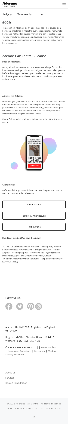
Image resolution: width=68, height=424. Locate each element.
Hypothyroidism (53, 252)
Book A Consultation (16, 382)
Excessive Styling (10, 261)
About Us (10, 372)
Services (10, 377)
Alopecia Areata (26, 249)
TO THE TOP (7, 246)
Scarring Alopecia (20, 252)
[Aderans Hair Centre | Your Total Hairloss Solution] (9, 4)
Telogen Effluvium (43, 249)
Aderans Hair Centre (27, 403)
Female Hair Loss (31, 246)
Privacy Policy (48, 347)
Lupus (17, 255)
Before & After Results (34, 215)
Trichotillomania (37, 252)
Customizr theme (52, 408)
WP (21, 408)
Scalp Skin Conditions (50, 258)
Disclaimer (39, 350)
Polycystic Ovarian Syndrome (26, 258)
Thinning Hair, (47, 246)
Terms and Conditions (19, 350)
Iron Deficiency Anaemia (31, 255)
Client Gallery (34, 204)
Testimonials (34, 226)
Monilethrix (7, 255)
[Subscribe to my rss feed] (34, 417)
